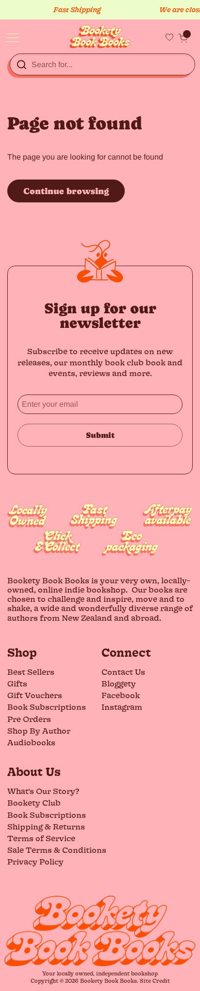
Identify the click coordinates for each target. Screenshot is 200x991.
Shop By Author (38, 730)
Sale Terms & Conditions (56, 849)
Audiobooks (31, 742)
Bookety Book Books (108, 980)
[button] (183, 38)
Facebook (120, 695)
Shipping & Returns (46, 826)
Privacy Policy (35, 861)
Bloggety (118, 683)
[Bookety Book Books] (100, 36)
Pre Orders (29, 718)
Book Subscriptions (46, 706)
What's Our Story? (43, 790)
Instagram (121, 706)
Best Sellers (30, 671)
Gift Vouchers (34, 695)
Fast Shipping (71, 9)
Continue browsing (66, 191)
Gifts (17, 683)
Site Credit (155, 980)
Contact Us (123, 671)
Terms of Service (41, 838)
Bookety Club (34, 802)
